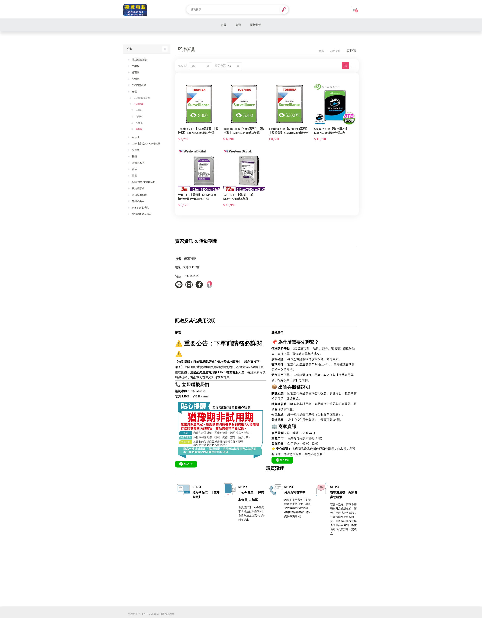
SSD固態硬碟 (138, 85)
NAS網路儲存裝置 (141, 214)
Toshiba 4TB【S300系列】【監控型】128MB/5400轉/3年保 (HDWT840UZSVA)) (243, 132)
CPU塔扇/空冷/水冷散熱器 (145, 143)
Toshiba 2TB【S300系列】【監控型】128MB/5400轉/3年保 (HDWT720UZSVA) (198, 132)
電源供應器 (137, 162)
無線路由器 (137, 201)
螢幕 (134, 169)
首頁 (223, 24)
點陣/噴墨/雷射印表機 (143, 182)
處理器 (135, 72)
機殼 (134, 156)
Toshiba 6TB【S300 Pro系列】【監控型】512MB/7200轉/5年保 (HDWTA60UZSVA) (289, 132)
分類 (238, 24)
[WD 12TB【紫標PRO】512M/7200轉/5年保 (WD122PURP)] (244, 170)
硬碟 (134, 91)
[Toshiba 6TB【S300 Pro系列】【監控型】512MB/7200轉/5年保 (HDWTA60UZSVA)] (289, 104)
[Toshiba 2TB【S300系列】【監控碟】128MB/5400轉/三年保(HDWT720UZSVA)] (199, 104)
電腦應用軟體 (139, 194)
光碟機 (135, 150)
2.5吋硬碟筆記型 (141, 98)
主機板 (135, 66)
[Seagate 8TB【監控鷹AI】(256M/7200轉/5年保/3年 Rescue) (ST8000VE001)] (335, 104)
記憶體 (135, 78)
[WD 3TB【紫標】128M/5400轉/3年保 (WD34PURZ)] (199, 170)
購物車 (354, 9)
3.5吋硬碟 (138, 104)
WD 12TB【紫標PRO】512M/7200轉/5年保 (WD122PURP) (239, 198)
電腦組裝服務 (139, 59)
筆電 (134, 175)
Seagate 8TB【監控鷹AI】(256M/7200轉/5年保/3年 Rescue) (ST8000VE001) (331, 132)
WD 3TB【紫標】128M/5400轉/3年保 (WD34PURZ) (197, 196)
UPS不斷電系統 (140, 207)
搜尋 (284, 9)
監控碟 (139, 129)
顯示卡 (135, 137)
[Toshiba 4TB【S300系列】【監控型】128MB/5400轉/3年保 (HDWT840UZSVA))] (244, 104)
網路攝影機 (137, 188)
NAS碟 (139, 122)
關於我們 (255, 24)
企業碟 (139, 110)
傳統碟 (139, 116)
